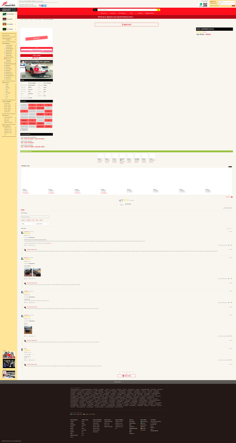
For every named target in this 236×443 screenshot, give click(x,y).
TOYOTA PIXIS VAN (89, 401)
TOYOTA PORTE (156, 390)
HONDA (71, 426)
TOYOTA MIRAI (93, 398)
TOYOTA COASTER (129, 397)
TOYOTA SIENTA (159, 389)
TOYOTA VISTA (155, 398)
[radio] (23, 220)
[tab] (227, 208)
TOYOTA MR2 (91, 400)
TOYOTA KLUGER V (132, 405)
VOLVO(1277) (8, 77)
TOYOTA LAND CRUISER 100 (85, 398)
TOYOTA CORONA (82, 401)
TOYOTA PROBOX (147, 394)
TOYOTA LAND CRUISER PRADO (86, 389)
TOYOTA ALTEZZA (119, 396)
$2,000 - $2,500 (7, 108)
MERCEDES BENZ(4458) (11, 63)
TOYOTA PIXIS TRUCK (152, 401)
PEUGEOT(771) (9, 72)
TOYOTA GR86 (136, 397)
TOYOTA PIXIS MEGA (112, 400)
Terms (130, 430)
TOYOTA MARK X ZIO (100, 396)
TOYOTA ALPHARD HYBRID (145, 389)
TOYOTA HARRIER (130, 393)
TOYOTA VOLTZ (102, 405)
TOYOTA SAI (125, 389)
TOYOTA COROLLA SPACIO (111, 405)
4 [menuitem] (126, 372)
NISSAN (72, 423)
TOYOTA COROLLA (154, 394)
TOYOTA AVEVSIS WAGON (74, 400)
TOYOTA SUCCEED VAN (103, 401)
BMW (71, 433)
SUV (6, 89)
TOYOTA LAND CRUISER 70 (133, 398)
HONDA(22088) (9, 50)
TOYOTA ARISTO (128, 400)
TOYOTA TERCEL (133, 404)
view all (230, 166)
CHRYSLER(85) (9, 68)
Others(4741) (8, 78)
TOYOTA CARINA (158, 396)
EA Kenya (80, 414)
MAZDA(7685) (8, 55)
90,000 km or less (7, 129)
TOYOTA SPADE (79, 393)
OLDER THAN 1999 (8, 117)
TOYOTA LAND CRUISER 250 (75, 389)
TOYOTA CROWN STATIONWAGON (154, 400)
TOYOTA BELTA (89, 405)
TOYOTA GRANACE (127, 394)
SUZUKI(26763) (9, 52)
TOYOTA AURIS (140, 394)
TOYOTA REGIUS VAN (82, 404)
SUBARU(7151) (9, 53)
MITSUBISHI (72, 424)
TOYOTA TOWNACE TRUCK (113, 398)
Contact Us (140, 13)
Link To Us (131, 433)
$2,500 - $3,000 (7, 110)
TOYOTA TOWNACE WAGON (142, 404)
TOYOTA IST (113, 389)
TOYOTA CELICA (149, 390)
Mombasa (144, 424)
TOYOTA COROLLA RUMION (104, 394)
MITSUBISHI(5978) (9, 48)
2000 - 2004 (6, 118)
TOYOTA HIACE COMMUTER (143, 400)
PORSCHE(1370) (9, 73)
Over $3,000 (6, 111)
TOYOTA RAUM (125, 405)
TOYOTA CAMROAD (104, 397)
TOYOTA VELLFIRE (82, 390)
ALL (5, 134)
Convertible (8, 92)
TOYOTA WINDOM (73, 397)
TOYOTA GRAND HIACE (74, 404)
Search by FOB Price (97, 421)
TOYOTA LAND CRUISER (95, 394)
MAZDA (71, 428)
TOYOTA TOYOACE (88, 397)
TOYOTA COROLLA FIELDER (110, 396)
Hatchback (8, 87)
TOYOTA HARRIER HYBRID (127, 396)
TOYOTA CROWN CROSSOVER (120, 397)
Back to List (127, 24)
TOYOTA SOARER (106, 393)
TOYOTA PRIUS (95, 389)
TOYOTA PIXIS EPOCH (83, 400)
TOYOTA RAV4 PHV (157, 404)
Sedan (7, 84)
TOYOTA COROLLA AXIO (150, 397)
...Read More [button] (48, 243)
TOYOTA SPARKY (127, 401)
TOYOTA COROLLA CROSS (138, 393)
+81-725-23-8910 (33, 6)
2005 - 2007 (6, 120)
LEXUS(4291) (8, 62)
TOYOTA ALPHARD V (119, 401)
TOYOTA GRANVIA (91, 404)
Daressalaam (145, 421)
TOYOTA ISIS (111, 397)
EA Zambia (93, 414)
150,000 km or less (8, 132)
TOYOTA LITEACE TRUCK (143, 401)
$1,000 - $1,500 (7, 105)
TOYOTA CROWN (113, 394)
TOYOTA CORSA (153, 405)
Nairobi (143, 426)
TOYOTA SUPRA (134, 400)
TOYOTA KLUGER (83, 405)
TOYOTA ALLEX (146, 405)
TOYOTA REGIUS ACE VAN (98, 393)
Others (71, 436)
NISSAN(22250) (9, 47)
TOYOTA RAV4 (72, 393)
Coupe (7, 91)
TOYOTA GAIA (97, 404)
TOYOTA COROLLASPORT (91, 396)
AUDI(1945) (8, 67)
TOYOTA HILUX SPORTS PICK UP (102, 398)
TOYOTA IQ (106, 390)
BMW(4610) (8, 65)
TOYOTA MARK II (120, 394)
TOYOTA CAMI (159, 405)
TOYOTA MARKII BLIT (134, 401)
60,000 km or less (7, 127)
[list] (128, 273)
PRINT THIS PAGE (126, 376)
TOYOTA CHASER (105, 400)
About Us (131, 419)
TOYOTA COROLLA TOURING (87, 393)
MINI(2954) (8, 70)
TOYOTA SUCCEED (83, 396)
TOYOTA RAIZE (113, 393)
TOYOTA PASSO (153, 389)
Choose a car (103, 13)
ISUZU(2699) (8, 60)
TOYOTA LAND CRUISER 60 (74, 398)
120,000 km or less (8, 131)
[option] (36, 40)
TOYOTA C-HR (143, 390)
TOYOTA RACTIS (142, 397)
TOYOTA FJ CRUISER (136, 396)
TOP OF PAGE (117, 381)
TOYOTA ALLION (126, 404)
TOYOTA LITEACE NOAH (123, 398)
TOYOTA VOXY (107, 389)
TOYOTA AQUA (101, 389)
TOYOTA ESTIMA (129, 390)
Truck (7, 96)
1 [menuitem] (122, 372)
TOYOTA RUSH (149, 398)
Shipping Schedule (150, 13)
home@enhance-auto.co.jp (24, 6)
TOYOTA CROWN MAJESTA (155, 393)
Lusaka (143, 430)
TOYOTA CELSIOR (151, 396)
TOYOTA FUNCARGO (119, 404)
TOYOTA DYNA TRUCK (122, 390)
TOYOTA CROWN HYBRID (99, 390)
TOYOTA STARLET (80, 394)
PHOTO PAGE (36, 58)
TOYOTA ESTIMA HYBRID (74, 396)
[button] (26, 245)
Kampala (144, 428)
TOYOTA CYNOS (96, 405)
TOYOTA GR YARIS (97, 400)
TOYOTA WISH (119, 389)
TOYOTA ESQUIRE (147, 393)
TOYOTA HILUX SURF (89, 390)
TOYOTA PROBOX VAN (96, 397)
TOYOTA (72, 421)
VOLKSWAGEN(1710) (10, 75)
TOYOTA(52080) (9, 45)
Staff (130, 431)
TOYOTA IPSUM (119, 405)
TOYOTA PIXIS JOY (112, 401)
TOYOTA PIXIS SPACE (73, 401)
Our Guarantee (122, 13)
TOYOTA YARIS (133, 394)
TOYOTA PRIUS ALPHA (74, 390)
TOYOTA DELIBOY (140, 405)
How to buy (112, 13)
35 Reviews (204, 32)
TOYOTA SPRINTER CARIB (74, 405)
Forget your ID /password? (214, 5)
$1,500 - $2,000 (7, 106)
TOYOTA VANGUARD (111, 404)
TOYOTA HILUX (72, 394)
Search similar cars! (36, 50)
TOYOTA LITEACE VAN (120, 400)
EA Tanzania (74, 414)
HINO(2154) (8, 58)
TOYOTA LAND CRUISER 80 (121, 393)
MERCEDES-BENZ (74, 435)
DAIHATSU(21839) (9, 57)
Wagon (7, 86)
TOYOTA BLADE (96, 401)
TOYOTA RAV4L (150, 404)
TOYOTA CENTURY (137, 390)
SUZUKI (72, 430)
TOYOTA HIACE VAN (131, 389)
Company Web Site (154, 430)
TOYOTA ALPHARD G (142, 398)
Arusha (143, 423)
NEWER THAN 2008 (8, 122)
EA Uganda (87, 414)
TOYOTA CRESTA (144, 396)
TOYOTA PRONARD (81, 397)
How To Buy (131, 421)
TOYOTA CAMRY (86, 394)
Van (6, 94)
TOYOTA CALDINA (104, 404)
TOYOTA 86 (137, 389)
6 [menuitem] (129, 372)
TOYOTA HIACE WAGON (113, 390)
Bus (6, 97)
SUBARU (72, 431)
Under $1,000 (7, 103)
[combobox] (27, 224)
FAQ (131, 13)
